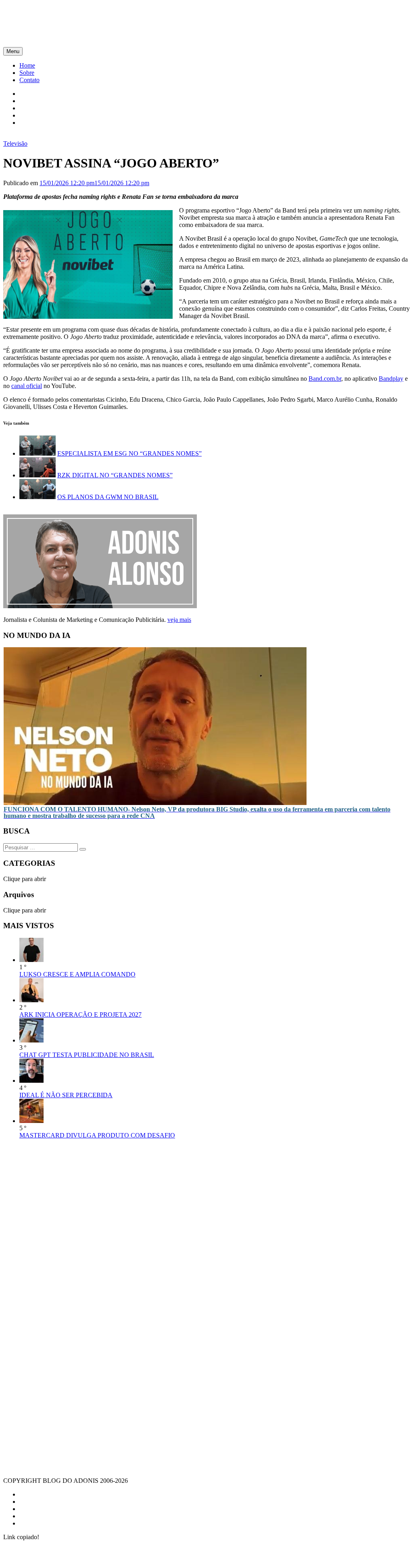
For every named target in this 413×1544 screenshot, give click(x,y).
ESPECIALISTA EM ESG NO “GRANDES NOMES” (129, 453)
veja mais (179, 619)
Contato (29, 79)
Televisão (15, 143)
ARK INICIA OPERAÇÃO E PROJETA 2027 (80, 1014)
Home (27, 65)
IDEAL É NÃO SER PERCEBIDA (66, 1095)
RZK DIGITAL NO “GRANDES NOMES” (115, 475)
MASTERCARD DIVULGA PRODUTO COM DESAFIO (97, 1135)
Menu (12, 51)
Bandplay (391, 378)
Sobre (26, 72)
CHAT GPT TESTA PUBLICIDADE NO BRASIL (86, 1054)
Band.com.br (325, 378)
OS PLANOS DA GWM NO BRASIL (108, 496)
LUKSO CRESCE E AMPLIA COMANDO (77, 974)
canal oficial (26, 385)
